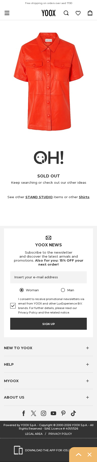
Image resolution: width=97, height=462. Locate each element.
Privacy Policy (28, 312)
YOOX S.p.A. (80, 425)
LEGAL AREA (34, 434)
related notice (59, 312)
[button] (48, 348)
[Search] (66, 13)
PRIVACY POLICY (60, 434)
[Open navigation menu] (7, 13)
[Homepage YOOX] (48, 13)
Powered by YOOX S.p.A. (20, 425)
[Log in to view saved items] (78, 13)
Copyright (45, 425)
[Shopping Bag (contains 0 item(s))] (90, 13)
